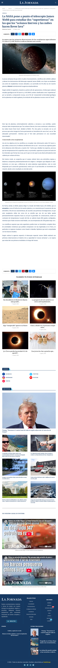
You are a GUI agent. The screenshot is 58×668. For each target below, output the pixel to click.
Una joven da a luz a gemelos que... (42, 351)
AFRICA (49, 615)
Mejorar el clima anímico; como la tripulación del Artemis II (14, 634)
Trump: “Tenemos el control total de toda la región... (48, 632)
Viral (31, 619)
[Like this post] (13, 34)
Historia (31, 601)
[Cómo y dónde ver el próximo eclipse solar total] (43, 314)
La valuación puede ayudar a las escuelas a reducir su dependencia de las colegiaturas (42, 454)
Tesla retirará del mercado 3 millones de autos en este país (43, 478)
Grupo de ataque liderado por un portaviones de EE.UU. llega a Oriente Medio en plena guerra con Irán (43, 501)
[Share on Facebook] (16, 34)
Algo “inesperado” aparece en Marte (15, 325)
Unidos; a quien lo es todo (14, 630)
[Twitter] (28, 665)
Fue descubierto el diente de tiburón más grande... (15, 301)
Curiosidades (31, 603)
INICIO (3, 8)
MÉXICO (49, 605)
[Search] (55, 2)
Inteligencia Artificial (31, 609)
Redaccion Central (6, 29)
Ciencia (10, 8)
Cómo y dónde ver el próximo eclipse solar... (42, 326)
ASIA (49, 613)
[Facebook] (25, 665)
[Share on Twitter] (19, 34)
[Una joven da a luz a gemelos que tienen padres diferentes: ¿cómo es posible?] (43, 340)
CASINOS (49, 620)
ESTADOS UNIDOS (49, 608)
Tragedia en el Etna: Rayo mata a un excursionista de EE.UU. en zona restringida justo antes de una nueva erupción (13, 455)
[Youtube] (33, 665)
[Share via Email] (33, 34)
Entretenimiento (31, 606)
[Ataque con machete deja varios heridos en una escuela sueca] (14, 467)
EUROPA (49, 610)
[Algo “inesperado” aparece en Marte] (15, 314)
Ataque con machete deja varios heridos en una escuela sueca (14, 478)
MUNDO (49, 602)
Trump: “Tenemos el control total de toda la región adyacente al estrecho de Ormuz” (26, 431)
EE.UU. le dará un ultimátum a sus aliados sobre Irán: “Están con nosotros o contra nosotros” (14, 500)
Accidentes (31, 611)
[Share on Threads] (26, 34)
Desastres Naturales (31, 614)
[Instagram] (30, 665)
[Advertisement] (29, 110)
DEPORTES (49, 618)
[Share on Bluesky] (29, 34)
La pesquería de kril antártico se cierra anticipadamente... (43, 301)
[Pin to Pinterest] (23, 34)
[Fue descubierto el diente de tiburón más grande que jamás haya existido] (15, 289)
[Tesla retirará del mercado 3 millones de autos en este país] (43, 467)
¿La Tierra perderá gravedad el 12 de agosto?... (15, 352)
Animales (31, 616)
